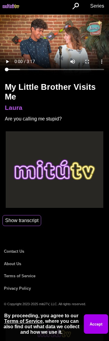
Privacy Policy (17, 288)
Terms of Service (19, 276)
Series (97, 5)
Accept (96, 324)
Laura (13, 107)
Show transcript (21, 220)
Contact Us (14, 251)
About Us (12, 264)
